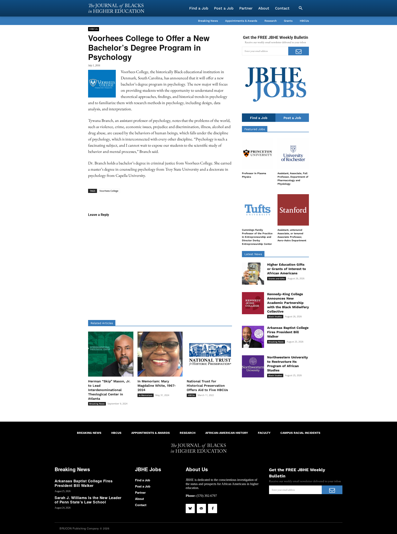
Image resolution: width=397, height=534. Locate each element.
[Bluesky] (190, 508)
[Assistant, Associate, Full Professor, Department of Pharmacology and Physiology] (293, 153)
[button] (300, 8)
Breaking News (97, 403)
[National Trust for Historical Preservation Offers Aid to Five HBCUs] (209, 354)
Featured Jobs (254, 129)
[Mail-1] (201, 508)
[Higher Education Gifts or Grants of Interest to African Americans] (253, 274)
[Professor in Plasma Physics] (257, 153)
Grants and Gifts (276, 278)
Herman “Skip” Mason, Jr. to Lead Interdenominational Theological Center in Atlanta (109, 389)
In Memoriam (145, 395)
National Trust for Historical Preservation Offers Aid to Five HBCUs (207, 385)
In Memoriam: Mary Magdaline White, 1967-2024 (157, 385)
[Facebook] (212, 508)
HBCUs (93, 29)
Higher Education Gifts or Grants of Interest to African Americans (286, 269)
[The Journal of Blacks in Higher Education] (116, 8)
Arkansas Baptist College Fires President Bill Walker (288, 332)
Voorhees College (108, 190)
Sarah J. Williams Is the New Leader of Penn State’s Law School (88, 500)
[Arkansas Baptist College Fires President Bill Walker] (253, 337)
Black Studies (275, 316)
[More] (191, 199)
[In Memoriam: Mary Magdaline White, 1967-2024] (160, 354)
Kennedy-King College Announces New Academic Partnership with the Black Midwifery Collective (288, 302)
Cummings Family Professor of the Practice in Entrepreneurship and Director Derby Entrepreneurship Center (257, 236)
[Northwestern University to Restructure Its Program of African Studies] (253, 366)
